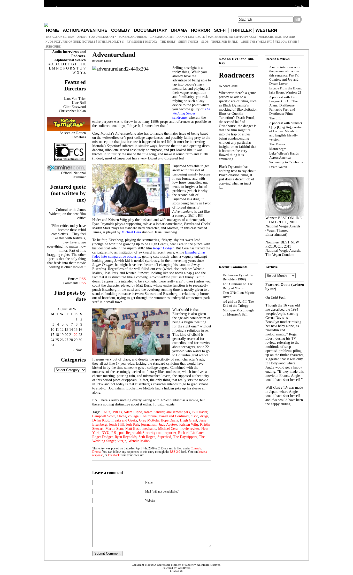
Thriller (241, 30)
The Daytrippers (185, 437)
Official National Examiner (73, 175)
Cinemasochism (162, 36)
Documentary (150, 30)
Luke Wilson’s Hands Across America (284, 155)
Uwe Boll (79, 103)
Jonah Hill (116, 424)
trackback (114, 455)
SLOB (205, 41)
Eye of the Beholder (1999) (238, 277)
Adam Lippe (133, 412)
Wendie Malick (139, 441)
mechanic (149, 429)
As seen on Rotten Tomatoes (72, 135)
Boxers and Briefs (133, 36)
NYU (105, 433)
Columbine (149, 416)
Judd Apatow (168, 424)
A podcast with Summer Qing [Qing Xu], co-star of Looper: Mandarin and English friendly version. (285, 131)
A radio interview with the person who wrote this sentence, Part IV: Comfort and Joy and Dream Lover (284, 75)
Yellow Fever (286, 41)
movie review (189, 429)
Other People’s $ (111, 41)
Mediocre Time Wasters (277, 36)
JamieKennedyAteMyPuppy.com (232, 36)
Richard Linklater (191, 433)
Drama (179, 30)
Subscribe (53, 46)
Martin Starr (114, 429)
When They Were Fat (256, 41)
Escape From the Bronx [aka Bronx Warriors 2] (285, 90)
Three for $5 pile (224, 41)
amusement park (178, 412)
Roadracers (236, 75)
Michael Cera (168, 429)
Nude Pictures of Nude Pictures (70, 41)
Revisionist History (142, 41)
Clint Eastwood (74, 107)
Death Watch (278, 167)
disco (194, 416)
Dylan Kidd (100, 420)
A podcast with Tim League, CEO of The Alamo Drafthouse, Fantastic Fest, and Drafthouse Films (283, 105)
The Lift (275, 118)
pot (121, 433)
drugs (204, 416)
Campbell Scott (103, 416)
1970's (105, 412)
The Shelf (167, 41)
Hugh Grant (188, 420)
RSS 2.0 (175, 452)
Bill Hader (199, 412)
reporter (170, 433)
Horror (200, 30)
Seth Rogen (147, 437)
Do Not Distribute (191, 36)
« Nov (77, 350)
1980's (117, 412)
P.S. (114, 433)
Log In (299, 7)
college (133, 416)
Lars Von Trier (75, 99)
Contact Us (176, 570)
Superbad (164, 437)
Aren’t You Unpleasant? (96, 36)
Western (266, 30)
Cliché (121, 416)
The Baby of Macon (238, 286)
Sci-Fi (220, 30)
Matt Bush (132, 429)
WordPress (184, 567)
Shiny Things (188, 41)
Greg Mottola (149, 420)
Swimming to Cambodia (286, 162)
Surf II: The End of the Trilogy (238, 304)
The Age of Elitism (59, 36)
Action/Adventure (85, 30)
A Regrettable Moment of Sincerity (175, 564)
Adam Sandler (154, 412)
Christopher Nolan (72, 111)
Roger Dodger (102, 437)
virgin (122, 441)
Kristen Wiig (188, 424)
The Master (277, 144)
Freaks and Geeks (124, 420)
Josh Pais (132, 424)
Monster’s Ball (237, 314)
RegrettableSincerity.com (144, 433)
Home (52, 30)
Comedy (120, 30)
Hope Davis (169, 420)
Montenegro (278, 149)
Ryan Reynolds (125, 437)
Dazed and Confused (174, 416)
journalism (149, 424)
